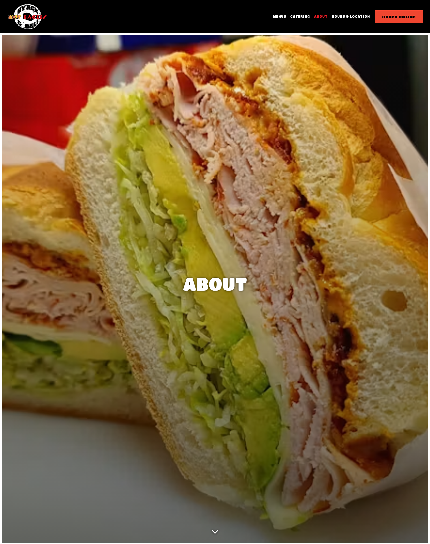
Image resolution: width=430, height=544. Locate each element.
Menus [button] (279, 16)
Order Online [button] (399, 17)
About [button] (321, 16)
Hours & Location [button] (351, 16)
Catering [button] (300, 16)
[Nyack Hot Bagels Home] (27, 16)
